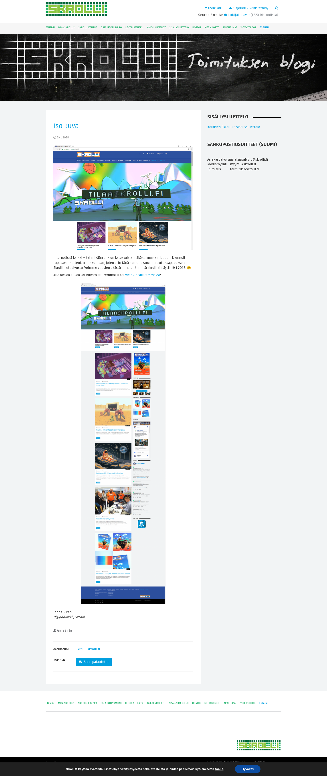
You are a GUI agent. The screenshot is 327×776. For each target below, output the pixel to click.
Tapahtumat (230, 27)
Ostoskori (214, 8)
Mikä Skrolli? (66, 27)
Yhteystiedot (248, 27)
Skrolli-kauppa (87, 27)
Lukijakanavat (238, 15)
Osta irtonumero (111, 27)
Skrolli (81, 649)
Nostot (196, 27)
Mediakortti (212, 27)
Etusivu (50, 27)
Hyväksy (248, 769)
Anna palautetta (95, 662)
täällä (219, 769)
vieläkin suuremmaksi (142, 275)
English (264, 27)
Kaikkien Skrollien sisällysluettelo (233, 127)
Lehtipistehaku (134, 27)
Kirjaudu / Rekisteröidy (250, 8)
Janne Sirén (64, 630)
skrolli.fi (93, 649)
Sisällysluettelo (179, 27)
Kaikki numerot (156, 27)
